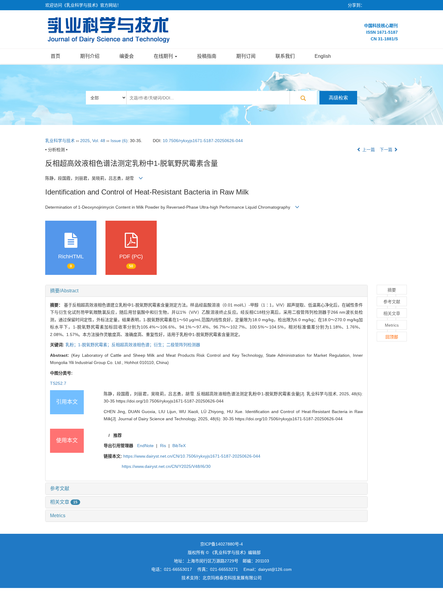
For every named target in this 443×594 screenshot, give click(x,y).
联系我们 (285, 56)
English (323, 56)
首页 (55, 56)
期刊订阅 (246, 56)
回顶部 (391, 336)
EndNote (145, 445)
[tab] (206, 291)
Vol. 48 (98, 140)
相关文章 (63, 502)
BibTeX (179, 445)
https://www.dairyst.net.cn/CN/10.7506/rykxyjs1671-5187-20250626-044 (191, 456)
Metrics (57, 515)
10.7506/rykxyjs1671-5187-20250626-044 (203, 140)
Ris (163, 445)
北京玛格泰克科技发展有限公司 (232, 577)
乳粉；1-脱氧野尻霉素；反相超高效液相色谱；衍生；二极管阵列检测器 (132, 344)
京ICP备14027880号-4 (221, 544)
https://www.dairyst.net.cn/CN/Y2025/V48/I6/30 (166, 466)
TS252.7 (58, 383)
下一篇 (387, 149)
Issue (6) (119, 140)
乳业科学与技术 (60, 140)
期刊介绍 (89, 56)
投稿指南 (206, 56)
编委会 (126, 56)
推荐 (117, 435)
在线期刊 (164, 56)
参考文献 (59, 488)
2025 (85, 140)
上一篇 (368, 149)
